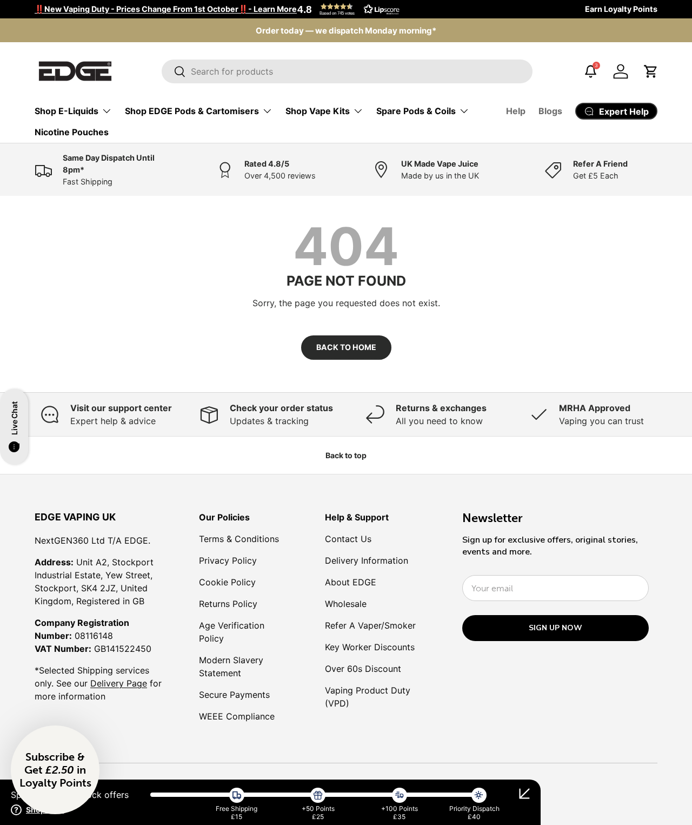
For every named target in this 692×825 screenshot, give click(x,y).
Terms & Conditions (239, 538)
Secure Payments (234, 694)
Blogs (550, 110)
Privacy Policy (228, 560)
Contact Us (348, 538)
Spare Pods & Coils (416, 110)
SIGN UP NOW (555, 628)
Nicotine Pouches (72, 132)
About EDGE (350, 582)
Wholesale (346, 603)
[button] (346, 9)
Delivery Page (118, 683)
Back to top (346, 455)
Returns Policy (228, 603)
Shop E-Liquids (66, 110)
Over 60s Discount (363, 668)
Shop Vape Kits (317, 110)
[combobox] (347, 71)
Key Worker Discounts (370, 647)
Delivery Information (366, 560)
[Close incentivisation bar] (524, 793)
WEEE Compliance (237, 716)
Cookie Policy (227, 582)
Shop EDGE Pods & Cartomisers (192, 110)
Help (515, 110)
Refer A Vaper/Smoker (370, 625)
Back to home (346, 347)
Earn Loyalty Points (621, 9)
